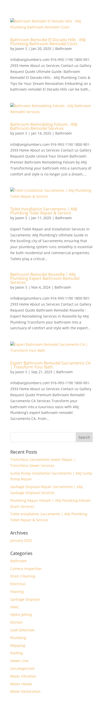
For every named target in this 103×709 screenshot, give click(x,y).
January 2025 (21, 540)
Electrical (18, 583)
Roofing (16, 653)
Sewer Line (19, 660)
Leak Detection (22, 630)
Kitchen (16, 622)
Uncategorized (22, 668)
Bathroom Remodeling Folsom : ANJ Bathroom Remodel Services (43, 126)
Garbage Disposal (25, 599)
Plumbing (18, 637)
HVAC (14, 607)
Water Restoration (25, 691)
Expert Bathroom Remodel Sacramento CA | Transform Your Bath (50, 365)
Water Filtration (23, 676)
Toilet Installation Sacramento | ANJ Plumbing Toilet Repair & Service (43, 211)
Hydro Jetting (21, 614)
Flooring (17, 591)
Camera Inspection (26, 568)
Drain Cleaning (22, 576)
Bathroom (63, 48)
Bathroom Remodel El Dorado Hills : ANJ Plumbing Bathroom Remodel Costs (48, 41)
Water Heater (21, 684)
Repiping (17, 645)
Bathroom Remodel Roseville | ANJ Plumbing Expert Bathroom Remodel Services (45, 278)
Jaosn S (21, 48)
